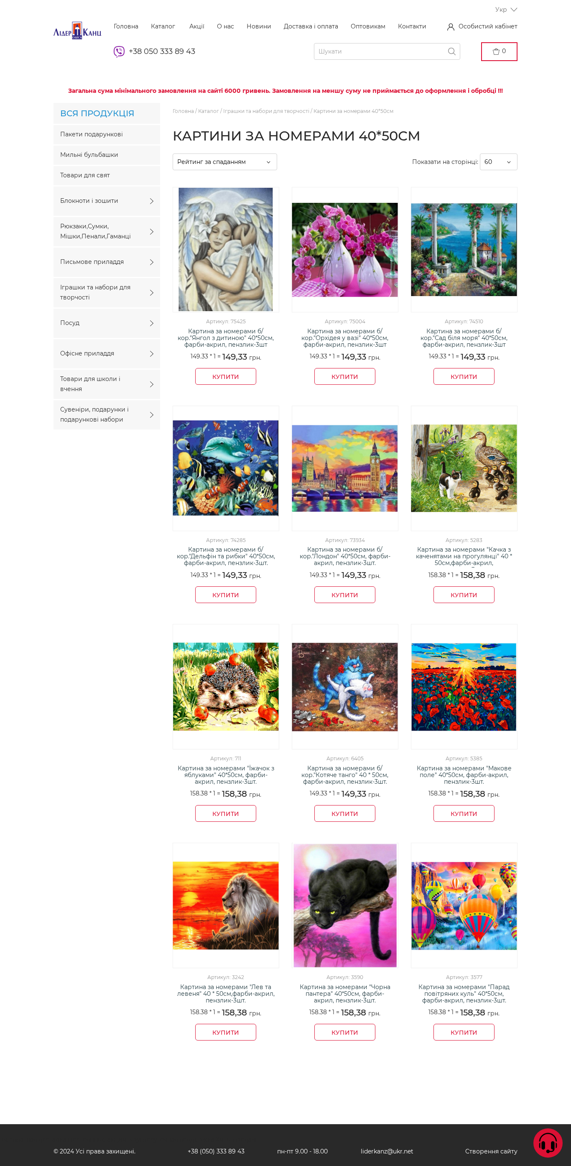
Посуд (69, 323)
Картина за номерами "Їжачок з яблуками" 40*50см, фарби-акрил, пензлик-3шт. (226, 775)
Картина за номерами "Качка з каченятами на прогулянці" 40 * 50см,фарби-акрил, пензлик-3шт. (464, 557)
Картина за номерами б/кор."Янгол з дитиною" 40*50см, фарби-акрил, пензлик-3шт (226, 338)
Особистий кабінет (488, 26)
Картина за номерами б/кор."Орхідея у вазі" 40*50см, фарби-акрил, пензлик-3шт (344, 338)
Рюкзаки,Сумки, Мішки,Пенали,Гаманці (95, 231)
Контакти (412, 26)
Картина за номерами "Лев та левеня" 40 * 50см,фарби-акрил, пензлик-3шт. (226, 994)
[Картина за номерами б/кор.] (226, 249)
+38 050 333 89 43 (162, 51)
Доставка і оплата (311, 26)
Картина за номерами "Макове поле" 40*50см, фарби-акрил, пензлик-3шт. (464, 775)
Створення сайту (491, 1151)
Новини (259, 26)
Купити (225, 377)
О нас (225, 26)
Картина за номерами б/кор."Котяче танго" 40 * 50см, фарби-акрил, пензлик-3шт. (344, 775)
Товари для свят (85, 175)
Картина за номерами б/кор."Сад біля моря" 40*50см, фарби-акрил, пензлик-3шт (464, 338)
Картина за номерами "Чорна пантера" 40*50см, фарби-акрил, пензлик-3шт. (345, 994)
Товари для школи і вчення (90, 384)
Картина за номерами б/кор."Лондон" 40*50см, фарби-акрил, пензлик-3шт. (345, 556)
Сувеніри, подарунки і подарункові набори (94, 414)
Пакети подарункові (91, 134)
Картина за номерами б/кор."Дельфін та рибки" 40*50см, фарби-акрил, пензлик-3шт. (226, 556)
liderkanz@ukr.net (387, 1151)
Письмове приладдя (92, 262)
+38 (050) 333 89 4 (214, 1151)
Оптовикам (368, 26)
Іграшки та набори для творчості (95, 292)
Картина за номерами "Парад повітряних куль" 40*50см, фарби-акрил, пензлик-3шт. (464, 994)
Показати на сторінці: (446, 162)
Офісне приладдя (87, 353)
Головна (126, 26)
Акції (196, 26)
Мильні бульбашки (89, 155)
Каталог (163, 26)
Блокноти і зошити (89, 201)
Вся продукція (97, 113)
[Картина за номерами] (464, 468)
